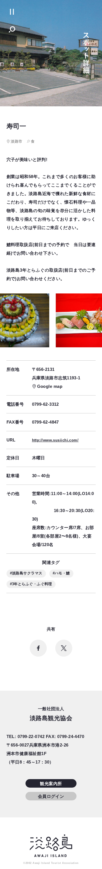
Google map (50, 386)
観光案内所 (51, 783)
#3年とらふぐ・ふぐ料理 (31, 584)
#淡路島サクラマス (26, 573)
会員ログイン (51, 796)
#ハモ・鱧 (61, 573)
